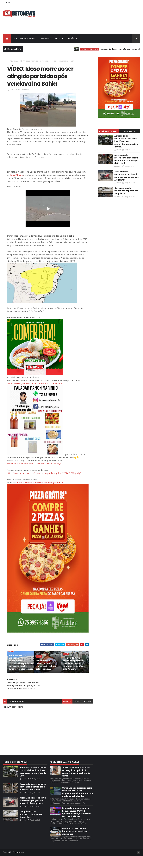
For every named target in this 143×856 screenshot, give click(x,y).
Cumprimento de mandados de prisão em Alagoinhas (126, 191)
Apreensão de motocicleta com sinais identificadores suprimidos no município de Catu (126, 141)
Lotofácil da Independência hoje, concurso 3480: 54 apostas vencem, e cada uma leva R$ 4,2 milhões (76, 812)
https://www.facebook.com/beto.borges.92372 (40, 482)
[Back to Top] (138, 852)
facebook (87, 701)
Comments (129, 131)
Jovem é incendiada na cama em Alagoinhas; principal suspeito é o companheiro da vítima (76, 771)
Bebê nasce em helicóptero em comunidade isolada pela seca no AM (46, 664)
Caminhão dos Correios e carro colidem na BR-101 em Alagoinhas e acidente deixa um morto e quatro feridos (77, 792)
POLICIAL (59, 38)
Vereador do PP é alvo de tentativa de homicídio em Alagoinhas (75, 831)
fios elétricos (16, 175)
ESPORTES (46, 38)
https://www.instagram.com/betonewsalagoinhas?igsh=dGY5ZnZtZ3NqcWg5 (44, 473)
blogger (67, 701)
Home (8, 2)
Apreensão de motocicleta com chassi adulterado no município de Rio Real (126, 159)
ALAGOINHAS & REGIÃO (24, 38)
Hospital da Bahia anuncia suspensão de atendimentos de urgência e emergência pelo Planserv (74, 663)
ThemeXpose (18, 852)
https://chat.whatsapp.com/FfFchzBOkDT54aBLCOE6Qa (34, 463)
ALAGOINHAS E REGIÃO (73, 49)
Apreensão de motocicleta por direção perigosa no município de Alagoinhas (126, 175)
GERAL (15, 61)
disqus (77, 701)
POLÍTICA (73, 38)
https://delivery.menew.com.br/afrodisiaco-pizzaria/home (34, 383)
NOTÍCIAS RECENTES (108, 131)
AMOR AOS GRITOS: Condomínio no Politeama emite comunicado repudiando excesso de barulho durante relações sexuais (21, 662)
